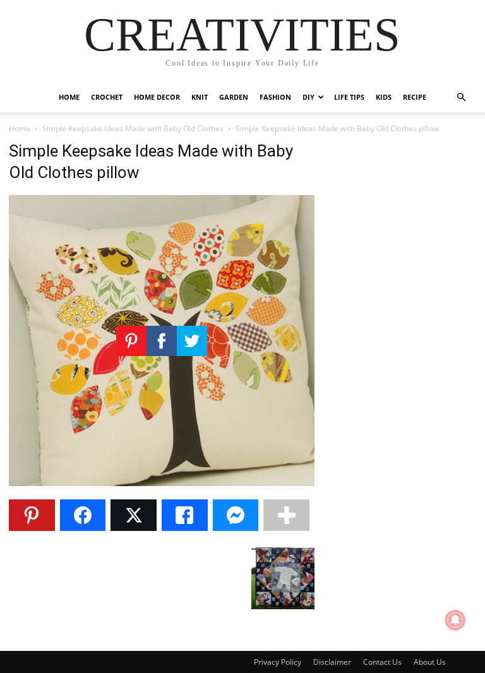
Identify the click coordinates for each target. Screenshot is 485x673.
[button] (461, 98)
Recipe (414, 97)
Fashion (275, 97)
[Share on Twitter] (134, 515)
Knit (199, 97)
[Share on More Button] (286, 515)
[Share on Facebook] (83, 515)
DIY (308, 97)
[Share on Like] (185, 515)
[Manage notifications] (455, 620)
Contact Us (382, 662)
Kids (384, 97)
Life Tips (349, 97)
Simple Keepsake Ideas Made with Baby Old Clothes (133, 128)
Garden (233, 97)
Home (69, 97)
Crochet (107, 97)
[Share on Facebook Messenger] (236, 515)
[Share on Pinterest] (32, 515)
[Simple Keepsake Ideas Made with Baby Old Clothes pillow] (161, 482)
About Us (430, 662)
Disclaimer (332, 662)
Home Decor (157, 97)
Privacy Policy (277, 662)
